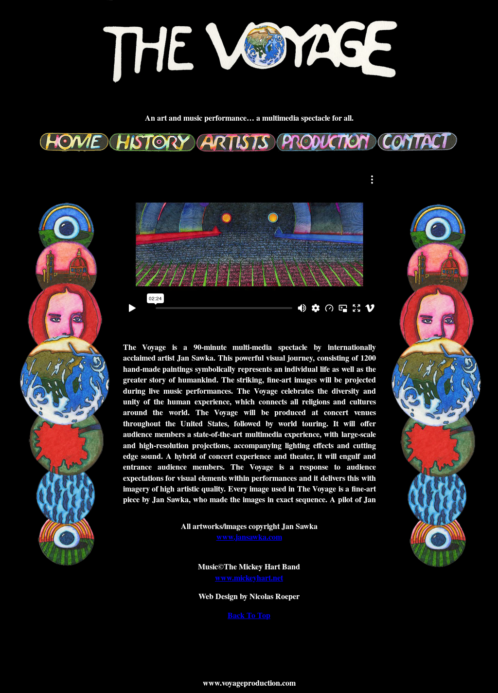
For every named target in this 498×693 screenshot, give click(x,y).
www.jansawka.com (249, 536)
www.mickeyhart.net (249, 577)
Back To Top (249, 614)
